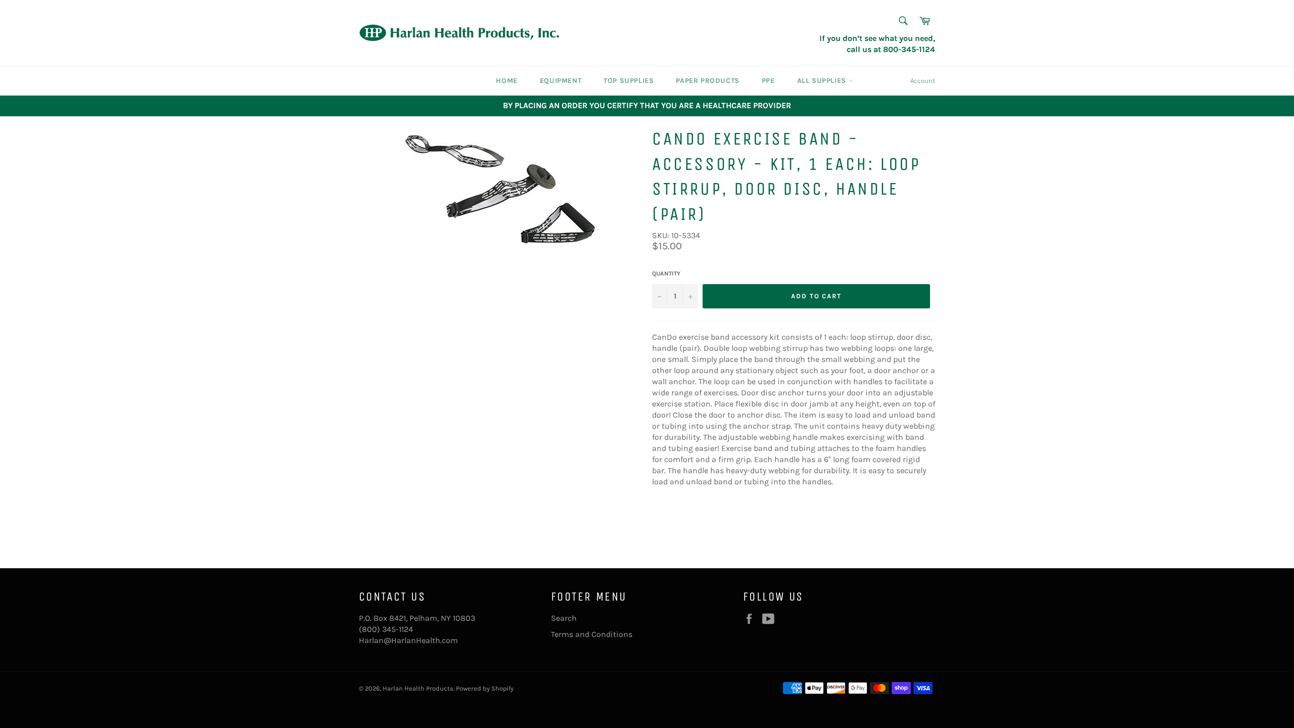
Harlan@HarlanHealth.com (408, 640)
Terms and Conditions (591, 634)
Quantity (666, 273)
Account (922, 80)
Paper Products (707, 80)
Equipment (560, 80)
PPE (768, 80)
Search (564, 618)
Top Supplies (629, 80)
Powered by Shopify (485, 688)
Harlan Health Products (418, 688)
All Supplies (823, 80)
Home (506, 80)
